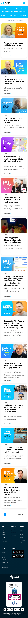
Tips (11, 8)
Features (3, 534)
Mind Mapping (13, 528)
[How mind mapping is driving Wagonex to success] (14, 105)
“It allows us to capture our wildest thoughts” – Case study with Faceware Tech (13, 408)
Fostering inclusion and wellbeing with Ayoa (13, 44)
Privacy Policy (4, 554)
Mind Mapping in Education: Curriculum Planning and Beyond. (13, 240)
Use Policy (3, 557)
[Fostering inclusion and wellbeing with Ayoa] (14, 30)
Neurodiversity (13, 535)
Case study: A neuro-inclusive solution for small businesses (12, 199)
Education (13, 15)
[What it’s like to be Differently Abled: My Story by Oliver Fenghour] (14, 475)
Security (3, 532)
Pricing (3, 528)
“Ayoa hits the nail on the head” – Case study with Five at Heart (13, 449)
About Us (3, 530)
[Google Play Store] (18, 553)
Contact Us (22, 532)
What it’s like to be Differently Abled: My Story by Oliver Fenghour (12, 491)
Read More (7, 55)
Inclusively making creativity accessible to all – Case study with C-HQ (13, 160)
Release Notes (4, 541)
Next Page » (20, 514)
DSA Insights (22, 15)
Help (21, 528)
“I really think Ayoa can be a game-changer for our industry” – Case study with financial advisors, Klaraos (13, 280)
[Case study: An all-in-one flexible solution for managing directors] (14, 351)
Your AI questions (5, 567)
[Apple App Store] (18, 557)
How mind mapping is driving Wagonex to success (13, 120)
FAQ (21, 530)
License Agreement (5, 555)
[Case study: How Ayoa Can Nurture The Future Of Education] (14, 67)
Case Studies (19, 8)
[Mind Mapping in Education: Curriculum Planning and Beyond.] (14, 225)
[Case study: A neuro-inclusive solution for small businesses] (14, 185)
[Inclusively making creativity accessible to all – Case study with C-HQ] (14, 144)
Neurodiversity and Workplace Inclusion (13, 12)
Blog (2, 539)
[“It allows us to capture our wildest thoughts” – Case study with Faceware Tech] (14, 392)
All (6, 8)
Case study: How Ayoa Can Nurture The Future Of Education (14, 81)
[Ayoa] (5, 3)
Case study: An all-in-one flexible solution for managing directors (14, 365)
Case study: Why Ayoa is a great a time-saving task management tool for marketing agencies (14, 324)
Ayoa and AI (4, 565)
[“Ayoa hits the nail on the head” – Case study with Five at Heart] (14, 435)
